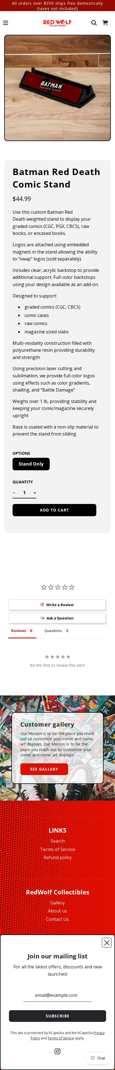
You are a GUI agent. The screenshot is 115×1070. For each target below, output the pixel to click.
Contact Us (57, 919)
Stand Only (31, 464)
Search (58, 841)
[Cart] (105, 22)
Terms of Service (57, 849)
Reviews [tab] (18, 630)
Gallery (57, 903)
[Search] (94, 22)
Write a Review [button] (60, 604)
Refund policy (58, 857)
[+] (34, 493)
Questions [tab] (53, 630)
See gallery (44, 769)
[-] (14, 493)
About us (57, 911)
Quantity (23, 481)
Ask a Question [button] (60, 618)
